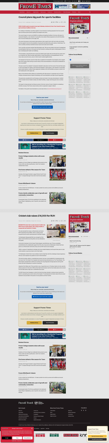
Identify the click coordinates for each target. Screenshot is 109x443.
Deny (17, 438)
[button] (32, 428)
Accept (6, 438)
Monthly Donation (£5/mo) (97, 436)
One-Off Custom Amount (97, 439)
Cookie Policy (14, 440)
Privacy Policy (19, 440)
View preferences (27, 438)
